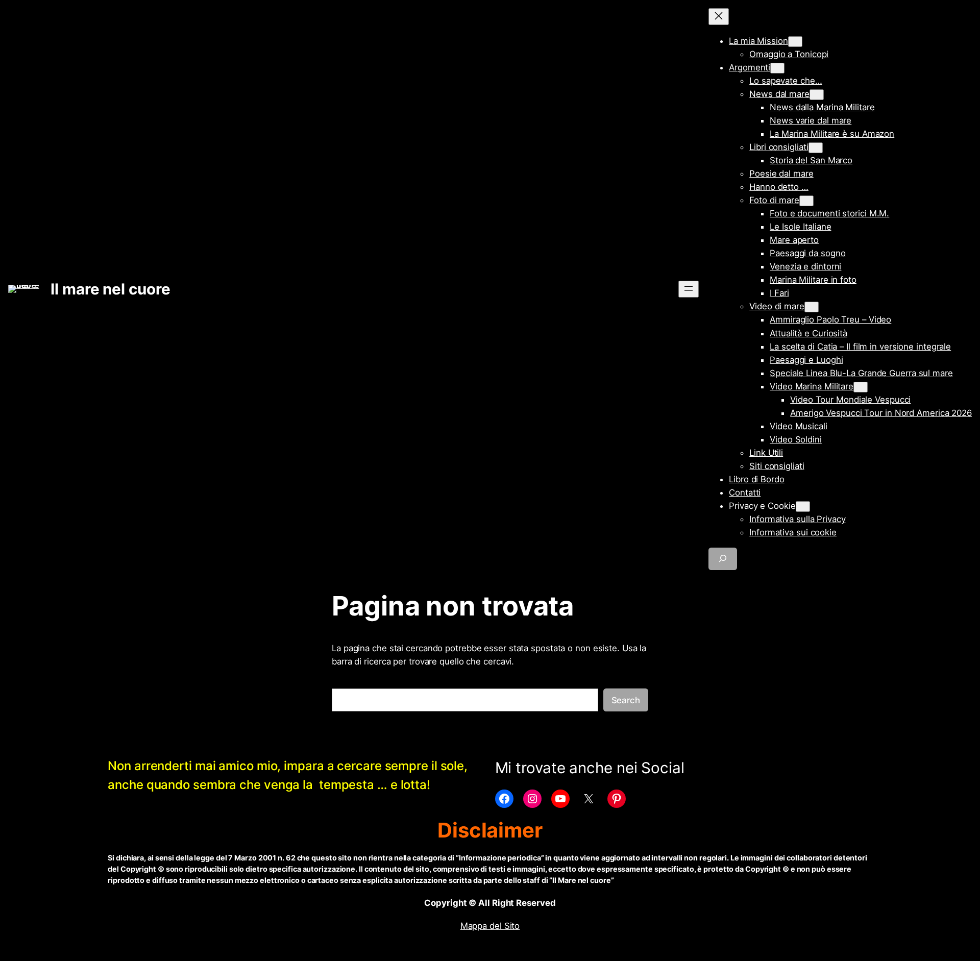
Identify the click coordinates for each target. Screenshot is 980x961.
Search (625, 700)
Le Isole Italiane (800, 226)
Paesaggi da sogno (807, 253)
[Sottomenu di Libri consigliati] (815, 147)
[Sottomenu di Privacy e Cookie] (803, 506)
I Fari (779, 293)
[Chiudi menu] (718, 16)
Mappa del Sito (490, 926)
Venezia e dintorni (805, 266)
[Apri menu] (688, 289)
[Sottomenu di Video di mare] (811, 307)
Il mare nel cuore (110, 289)
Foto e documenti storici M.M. (829, 213)
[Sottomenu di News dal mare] (817, 94)
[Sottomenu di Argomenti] (777, 68)
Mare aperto (794, 240)
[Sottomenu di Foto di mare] (806, 200)
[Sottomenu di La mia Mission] (795, 41)
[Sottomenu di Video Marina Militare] (860, 387)
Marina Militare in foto (813, 280)
